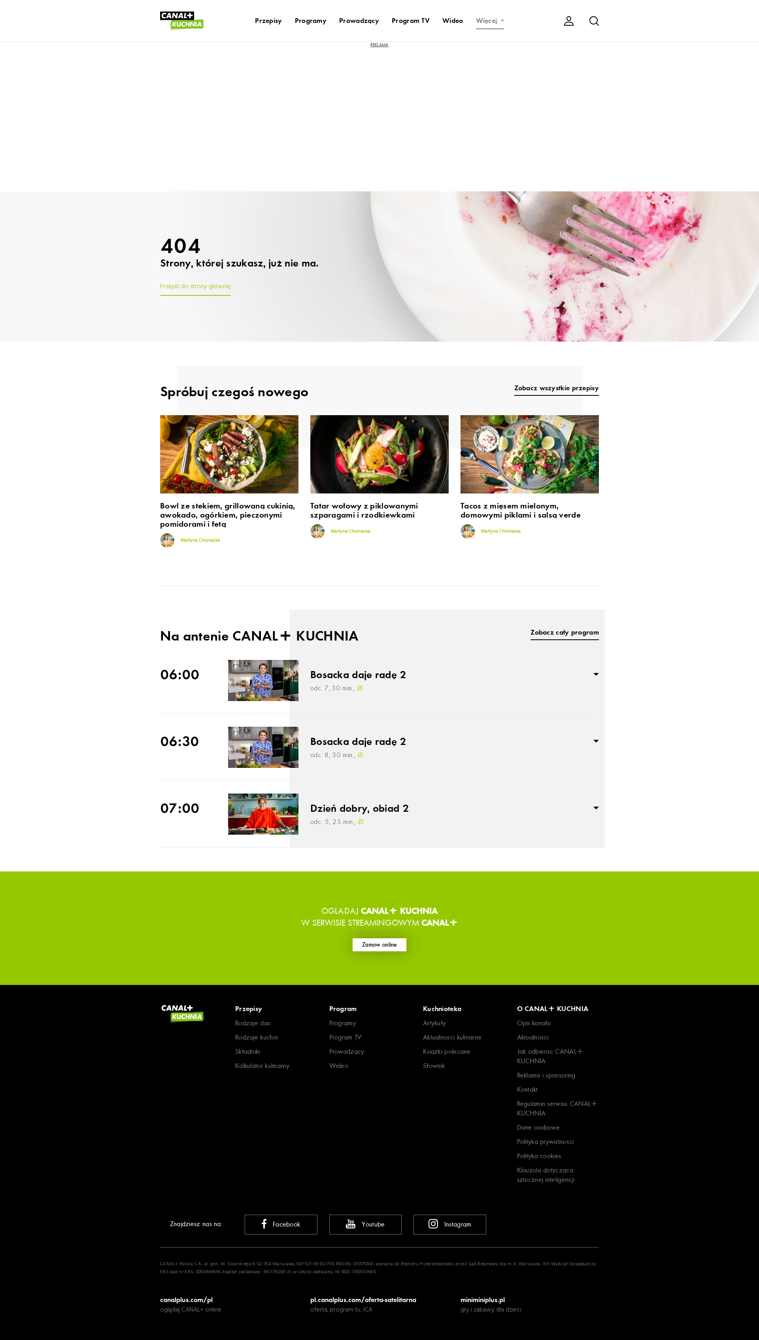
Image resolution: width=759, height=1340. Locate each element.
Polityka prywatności (545, 1142)
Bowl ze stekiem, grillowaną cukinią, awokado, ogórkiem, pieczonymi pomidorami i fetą (227, 515)
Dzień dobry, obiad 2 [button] (359, 809)
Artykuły (434, 1023)
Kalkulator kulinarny (262, 1066)
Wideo (452, 21)
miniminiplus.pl (483, 1300)
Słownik (434, 1066)
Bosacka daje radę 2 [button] (358, 675)
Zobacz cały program (565, 632)
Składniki (247, 1051)
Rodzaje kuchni (256, 1037)
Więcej (487, 21)
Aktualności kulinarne (452, 1037)
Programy (311, 21)
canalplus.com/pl (186, 1300)
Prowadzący (359, 21)
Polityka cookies (539, 1156)
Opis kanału (534, 1023)
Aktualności (533, 1037)
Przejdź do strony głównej (195, 287)
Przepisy (268, 21)
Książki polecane (447, 1051)
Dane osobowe (538, 1127)
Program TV (411, 21)
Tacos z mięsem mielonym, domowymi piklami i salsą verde (521, 510)
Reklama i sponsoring (546, 1075)
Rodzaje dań (253, 1023)
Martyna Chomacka (199, 540)
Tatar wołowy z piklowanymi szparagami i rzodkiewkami (364, 510)
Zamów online (379, 944)
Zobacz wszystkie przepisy (556, 388)
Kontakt (527, 1089)
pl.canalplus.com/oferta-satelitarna (363, 1300)
